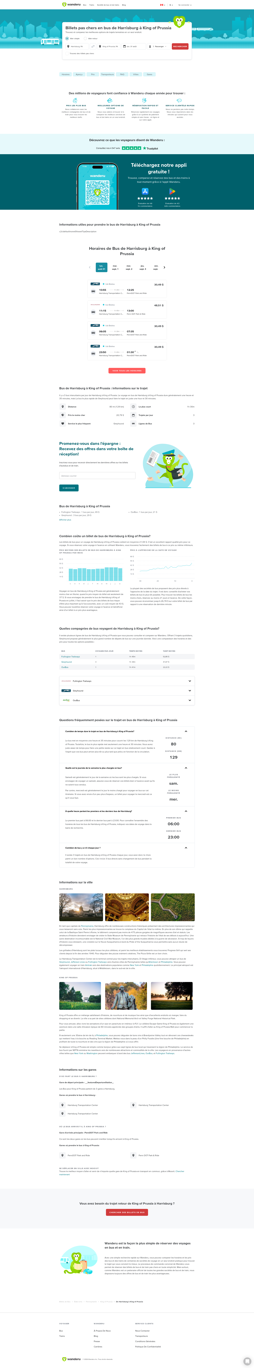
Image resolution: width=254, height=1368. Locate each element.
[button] (162, 5)
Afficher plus (65, 520)
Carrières (98, 1346)
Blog (124, 5)
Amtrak (88, 965)
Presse (97, 1341)
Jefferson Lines (78, 962)
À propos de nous (102, 1331)
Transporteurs (107, 74)
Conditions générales (145, 1341)
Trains (91, 5)
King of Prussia (106, 1302)
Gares (149, 74)
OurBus (64, 667)
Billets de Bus (65, 1302)
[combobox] (77, 46)
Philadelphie (167, 962)
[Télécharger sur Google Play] (172, 191)
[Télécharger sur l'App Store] (145, 191)
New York (134, 965)
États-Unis (78, 1302)
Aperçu (79, 74)
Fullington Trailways (70, 656)
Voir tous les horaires (127, 371)
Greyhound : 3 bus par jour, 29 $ (76, 515)
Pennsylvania (87, 926)
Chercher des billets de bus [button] (127, 1212)
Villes (135, 74)
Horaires (65, 74)
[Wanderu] (71, 4)
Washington (92, 1053)
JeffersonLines (137, 1053)
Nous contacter (142, 1331)
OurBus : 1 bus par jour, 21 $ (144, 512)
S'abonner (69, 488)
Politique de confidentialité (148, 1346)
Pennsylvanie (91, 1302)
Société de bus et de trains (108, 5)
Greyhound (66, 662)
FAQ (122, 74)
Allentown (153, 962)
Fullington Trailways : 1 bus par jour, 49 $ (80, 512)
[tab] (74, 40)
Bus (84, 5)
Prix (93, 74)
